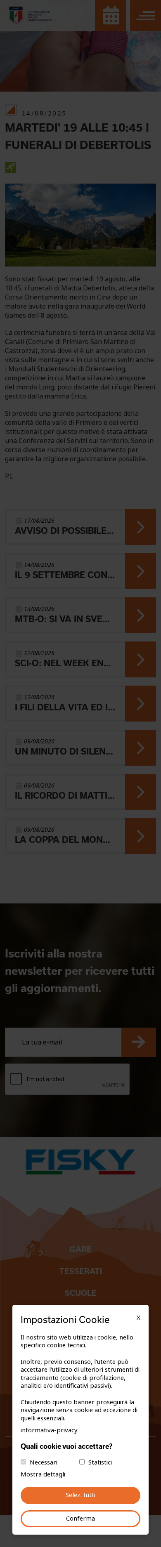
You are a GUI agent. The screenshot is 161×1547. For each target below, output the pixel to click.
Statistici (100, 1462)
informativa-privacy (49, 1430)
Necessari (43, 1462)
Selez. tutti (80, 1495)
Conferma (80, 1518)
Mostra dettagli (43, 1474)
